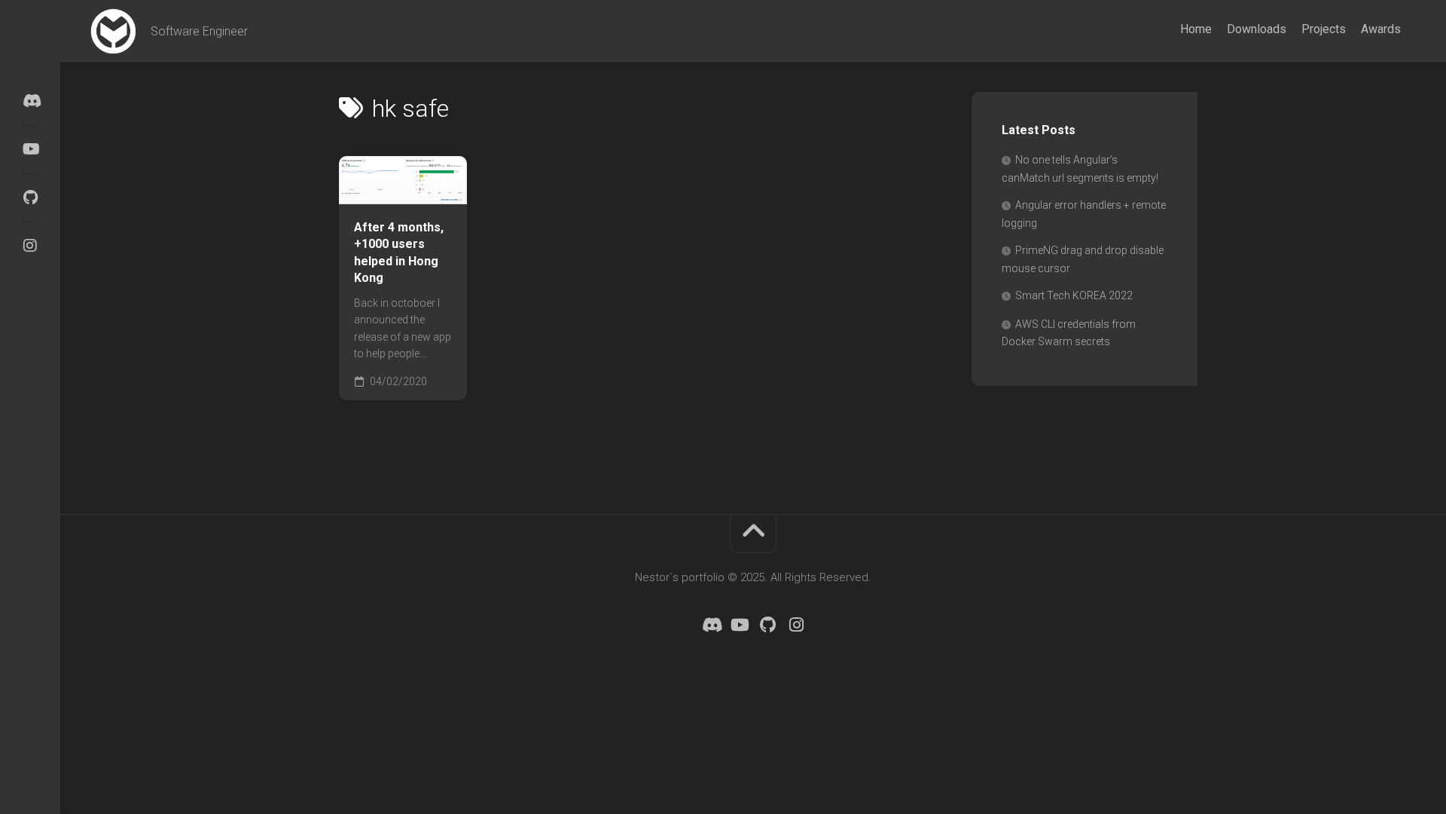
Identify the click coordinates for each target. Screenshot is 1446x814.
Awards (1381, 29)
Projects (1323, 29)
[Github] (30, 197)
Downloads (1256, 29)
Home (1196, 29)
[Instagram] (30, 246)
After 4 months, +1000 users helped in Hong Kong (399, 253)
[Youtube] (30, 149)
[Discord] (30, 101)
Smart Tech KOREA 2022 (1074, 295)
